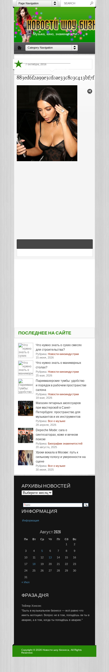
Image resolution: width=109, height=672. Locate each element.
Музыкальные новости (53, 68)
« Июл (25, 582)
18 (33, 563)
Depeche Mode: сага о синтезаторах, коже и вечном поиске (57, 434)
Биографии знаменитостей (34, 57)
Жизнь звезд (24, 68)
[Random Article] (90, 93)
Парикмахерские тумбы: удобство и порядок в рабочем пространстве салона (61, 385)
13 (50, 557)
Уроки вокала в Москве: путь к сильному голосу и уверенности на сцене (61, 457)
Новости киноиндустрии (33, 80)
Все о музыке (66, 57)
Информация (30, 520)
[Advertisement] (55, 194)
